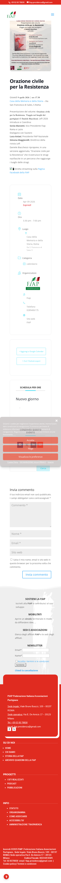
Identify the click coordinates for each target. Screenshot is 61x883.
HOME (8, 748)
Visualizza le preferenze (30, 456)
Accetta (30, 440)
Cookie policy (9, 863)
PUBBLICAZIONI (14, 787)
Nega (30, 448)
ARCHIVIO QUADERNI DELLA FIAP (20, 760)
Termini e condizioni (26, 863)
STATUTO (13, 808)
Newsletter (34, 645)
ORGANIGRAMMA (17, 812)
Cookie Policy (12, 462)
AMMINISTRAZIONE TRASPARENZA (25, 824)
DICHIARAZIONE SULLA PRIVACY (33, 462)
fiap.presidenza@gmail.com (39, 861)
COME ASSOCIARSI (18, 816)
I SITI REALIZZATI (15, 779)
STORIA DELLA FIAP (14, 756)
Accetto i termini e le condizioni (33, 661)
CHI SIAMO (10, 752)
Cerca (43, 468)
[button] (56, 420)
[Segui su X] (14, 729)
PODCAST (11, 783)
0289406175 (32, 310)
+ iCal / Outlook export (31, 361)
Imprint (51, 462)
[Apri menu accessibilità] (6, 876)
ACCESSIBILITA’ (16, 820)
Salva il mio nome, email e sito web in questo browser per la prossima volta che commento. (30, 563)
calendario (32, 263)
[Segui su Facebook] (9, 729)
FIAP (29, 322)
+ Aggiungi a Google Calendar (31, 351)
